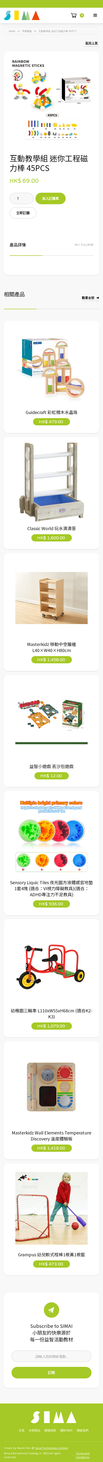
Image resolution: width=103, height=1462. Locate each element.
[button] (95, 15)
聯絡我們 (82, 1430)
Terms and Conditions (83, 1455)
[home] (22, 15)
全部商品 (27, 31)
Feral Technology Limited (51, 1448)
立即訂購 (23, 213)
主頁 (21, 1430)
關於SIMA (66, 1430)
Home (12, 31)
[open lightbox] (51, 99)
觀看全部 (88, 298)
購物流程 (50, 1430)
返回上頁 (91, 43)
